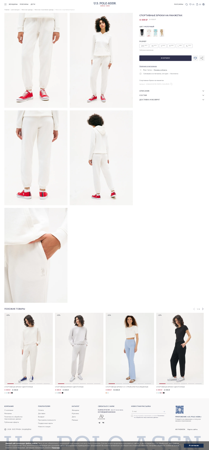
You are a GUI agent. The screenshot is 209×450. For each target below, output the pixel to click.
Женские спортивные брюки (65, 9)
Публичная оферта (11, 422)
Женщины (13, 4)
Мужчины (24, 4)
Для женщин (15, 9)
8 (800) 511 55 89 (104, 410)
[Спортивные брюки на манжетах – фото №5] (35, 302)
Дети (33, 4)
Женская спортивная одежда (44, 9)
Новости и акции (44, 426)
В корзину (165, 58)
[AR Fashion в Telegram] (99, 422)
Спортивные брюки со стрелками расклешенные (127, 387)
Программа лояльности (47, 420)
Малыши (75, 420)
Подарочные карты (45, 423)
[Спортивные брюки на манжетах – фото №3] (35, 204)
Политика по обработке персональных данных (13, 418)
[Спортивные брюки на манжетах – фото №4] (101, 204)
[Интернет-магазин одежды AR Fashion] (104, 4)
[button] (194, 309)
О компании (8, 410)
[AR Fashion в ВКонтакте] (103, 422)
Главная (6, 9)
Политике (56, 448)
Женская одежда (27, 9)
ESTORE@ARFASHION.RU (106, 412)
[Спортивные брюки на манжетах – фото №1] (35, 107)
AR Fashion (180, 429)
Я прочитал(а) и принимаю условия (149, 416)
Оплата (41, 410)
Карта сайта (192, 429)
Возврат (41, 417)
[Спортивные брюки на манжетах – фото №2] (101, 107)
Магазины (8, 413)
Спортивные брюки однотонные (18, 387)
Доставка (41, 413)
